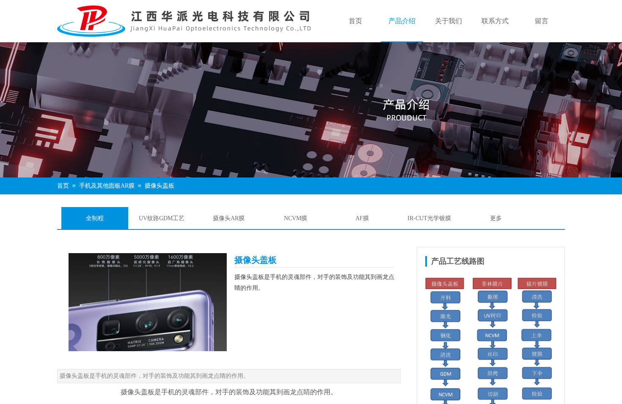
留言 (541, 21)
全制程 (95, 218)
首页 (355, 21)
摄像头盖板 (159, 186)
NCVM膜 (295, 218)
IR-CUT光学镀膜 (429, 218)
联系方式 (495, 21)
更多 (496, 218)
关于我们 (448, 21)
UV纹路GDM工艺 (161, 218)
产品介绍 (402, 21)
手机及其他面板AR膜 (107, 186)
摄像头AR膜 (229, 218)
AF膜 (362, 218)
